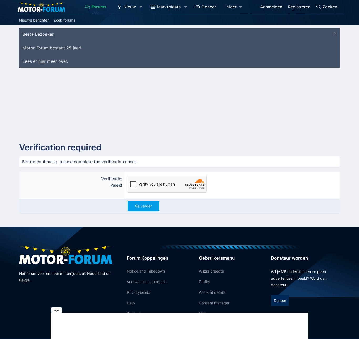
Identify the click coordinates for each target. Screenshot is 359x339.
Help (131, 303)
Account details (212, 292)
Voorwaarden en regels (146, 281)
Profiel (204, 281)
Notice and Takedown (146, 271)
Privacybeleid (138, 292)
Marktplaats (169, 6)
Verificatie (111, 178)
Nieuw (130, 6)
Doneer (209, 6)
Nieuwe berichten (34, 20)
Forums (98, 6)
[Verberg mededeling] (334, 34)
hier (42, 61)
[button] (141, 7)
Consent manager (214, 303)
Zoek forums (64, 20)
